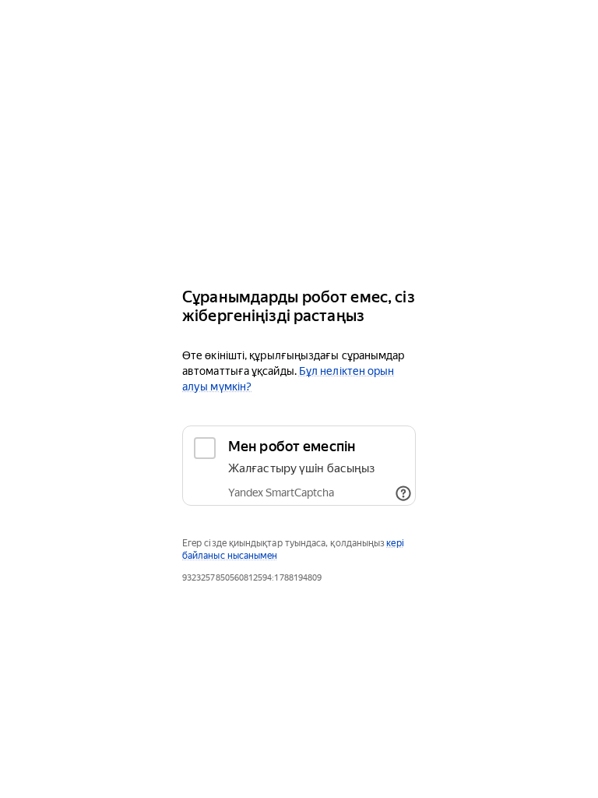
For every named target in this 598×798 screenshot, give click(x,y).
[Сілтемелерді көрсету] (403, 493)
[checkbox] (299, 465)
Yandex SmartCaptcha (281, 492)
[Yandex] (299, 228)
